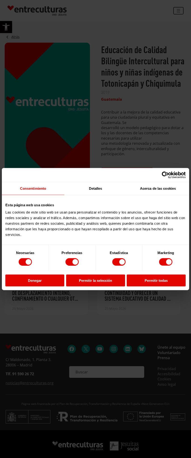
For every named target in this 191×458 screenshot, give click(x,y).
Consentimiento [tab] (33, 188)
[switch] (72, 261)
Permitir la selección (95, 280)
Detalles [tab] (95, 188)
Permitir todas (156, 280)
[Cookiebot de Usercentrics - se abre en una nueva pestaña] (165, 174)
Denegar (35, 280)
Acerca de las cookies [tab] (158, 188)
